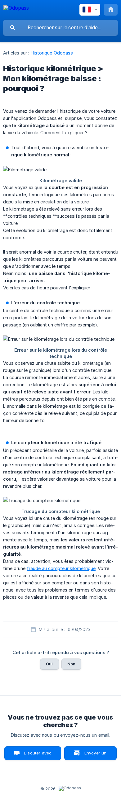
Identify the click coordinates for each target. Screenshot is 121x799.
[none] (16, 9)
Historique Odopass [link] (52, 52)
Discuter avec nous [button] (38, 755)
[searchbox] (60, 28)
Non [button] (71, 663)
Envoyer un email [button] (95, 755)
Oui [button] (49, 663)
